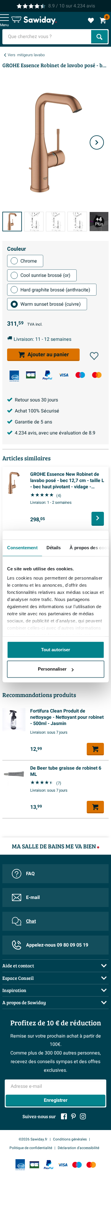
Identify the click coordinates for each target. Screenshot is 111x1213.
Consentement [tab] (22, 547)
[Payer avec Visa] (63, 375)
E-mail (33, 897)
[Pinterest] (73, 1116)
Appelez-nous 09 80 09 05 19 (57, 945)
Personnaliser (52, 668)
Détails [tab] (53, 547)
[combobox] (47, 36)
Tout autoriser (55, 649)
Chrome (28, 261)
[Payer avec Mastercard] (97, 375)
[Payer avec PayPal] (47, 375)
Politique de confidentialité (30, 1148)
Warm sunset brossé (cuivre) (50, 304)
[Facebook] (63, 1116)
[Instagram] (82, 1116)
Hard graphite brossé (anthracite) (55, 290)
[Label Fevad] (14, 376)
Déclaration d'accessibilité (78, 1148)
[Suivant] (97, 142)
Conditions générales (70, 1139)
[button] (94, 356)
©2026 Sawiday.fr (33, 1139)
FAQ (30, 873)
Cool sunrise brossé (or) (45, 275)
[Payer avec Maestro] (80, 375)
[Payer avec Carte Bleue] (31, 375)
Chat (31, 921)
